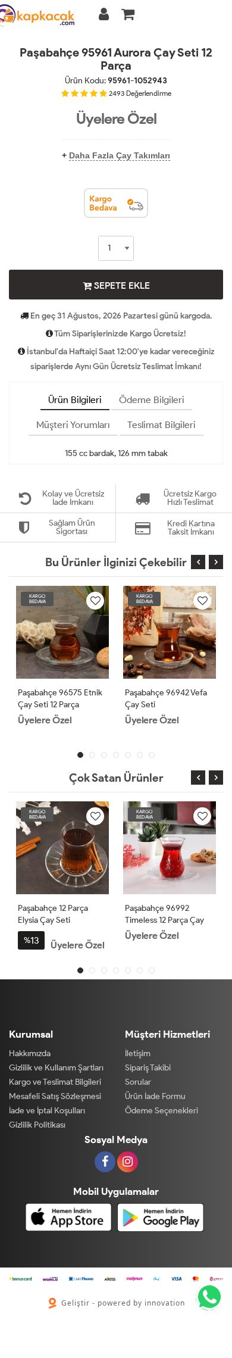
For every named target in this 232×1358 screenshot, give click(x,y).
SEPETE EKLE (121, 285)
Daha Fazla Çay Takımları (119, 155)
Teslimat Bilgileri (161, 424)
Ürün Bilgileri (75, 399)
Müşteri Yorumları (73, 424)
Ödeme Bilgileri (151, 399)
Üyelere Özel (116, 118)
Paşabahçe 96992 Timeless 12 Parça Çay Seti (164, 920)
